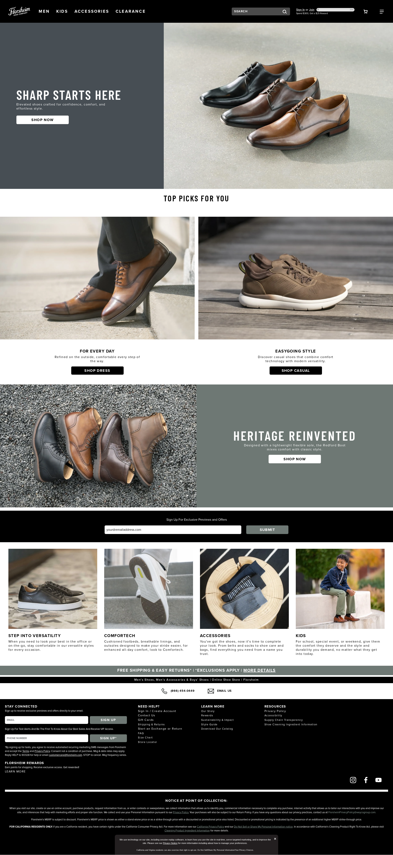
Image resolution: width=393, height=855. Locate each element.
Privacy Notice (170, 843)
